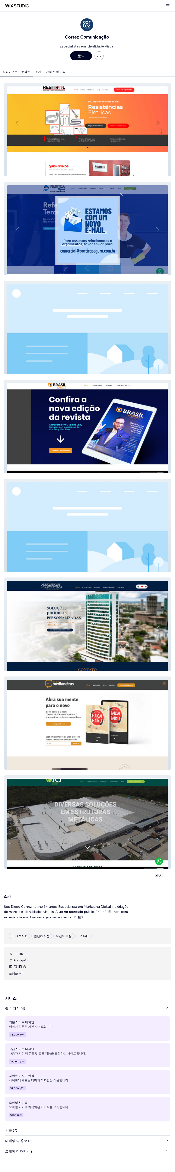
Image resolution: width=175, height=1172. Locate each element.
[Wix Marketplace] (17, 5)
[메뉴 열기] (167, 6)
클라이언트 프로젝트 (16, 72)
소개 (38, 72)
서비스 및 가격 (56, 72)
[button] (87, 129)
